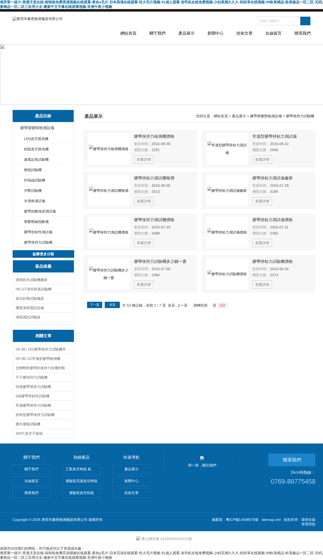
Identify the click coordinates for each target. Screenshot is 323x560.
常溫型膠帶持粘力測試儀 (274, 136)
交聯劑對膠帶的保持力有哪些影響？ (43, 368)
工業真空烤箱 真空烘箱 (82, 469)
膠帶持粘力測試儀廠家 (272, 178)
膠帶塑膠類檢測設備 (37, 128)
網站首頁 (128, 33)
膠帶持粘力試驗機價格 (272, 261)
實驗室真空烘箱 (81, 493)
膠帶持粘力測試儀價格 (272, 220)
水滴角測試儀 (34, 201)
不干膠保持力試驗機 (31, 377)
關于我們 (157, 33)
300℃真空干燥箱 (29, 433)
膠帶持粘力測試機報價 (154, 178)
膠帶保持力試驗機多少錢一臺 (160, 261)
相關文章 (43, 336)
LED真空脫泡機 (36, 139)
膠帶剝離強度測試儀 (40, 211)
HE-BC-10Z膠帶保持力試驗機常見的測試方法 (43, 349)
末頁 (112, 305)
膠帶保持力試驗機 (38, 242)
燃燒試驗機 (33, 170)
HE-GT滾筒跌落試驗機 (33, 289)
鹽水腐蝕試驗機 (28, 424)
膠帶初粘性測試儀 (38, 232)
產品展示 (186, 33)
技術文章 (244, 33)
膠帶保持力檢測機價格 (154, 136)
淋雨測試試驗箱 (28, 317)
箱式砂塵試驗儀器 (30, 298)
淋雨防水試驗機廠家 (31, 280)
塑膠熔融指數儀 (36, 222)
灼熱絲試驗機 (34, 180)
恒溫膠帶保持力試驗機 (33, 387)
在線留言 (273, 33)
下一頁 (94, 305)
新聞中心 (215, 33)
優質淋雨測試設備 (30, 308)
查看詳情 (144, 159)
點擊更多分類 (43, 254)
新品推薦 (43, 266)
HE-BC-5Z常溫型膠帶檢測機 (38, 359)
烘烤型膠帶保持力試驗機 (35, 415)
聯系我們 (302, 33)
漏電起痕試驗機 (36, 159)
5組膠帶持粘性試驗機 (32, 396)
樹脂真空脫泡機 (36, 149)
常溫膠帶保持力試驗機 (33, 405)
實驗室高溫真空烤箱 (81, 481)
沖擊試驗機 (33, 191)
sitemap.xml (271, 520)
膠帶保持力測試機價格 (154, 220)
